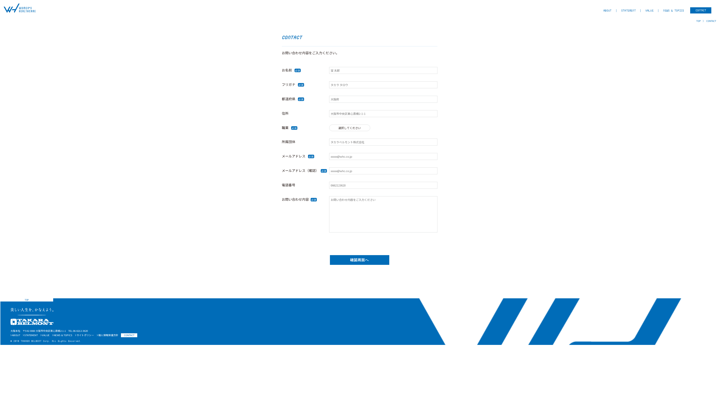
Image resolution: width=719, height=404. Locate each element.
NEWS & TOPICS (673, 11)
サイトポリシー (85, 335)
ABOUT (607, 11)
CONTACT (701, 10)
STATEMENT (628, 11)
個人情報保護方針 (108, 335)
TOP (698, 20)
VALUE (649, 11)
